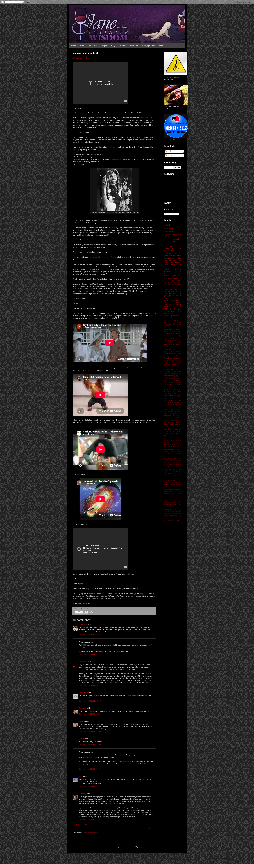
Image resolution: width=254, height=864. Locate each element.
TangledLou (83, 624)
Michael (82, 739)
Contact (122, 46)
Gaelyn (81, 721)
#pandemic (167, 393)
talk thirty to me (173, 513)
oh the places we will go (172, 242)
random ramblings (84, 609)
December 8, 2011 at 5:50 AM (89, 787)
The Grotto (177, 276)
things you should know (173, 436)
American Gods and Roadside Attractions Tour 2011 (172, 274)
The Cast (93, 46)
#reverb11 (167, 444)
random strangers (175, 367)
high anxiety (176, 314)
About (82, 46)
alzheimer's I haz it (170, 415)
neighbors (167, 427)
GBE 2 (167, 309)
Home (73, 46)
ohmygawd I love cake (174, 333)
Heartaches (171, 291)
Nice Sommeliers (173, 467)
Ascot (109, 318)
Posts (169, 151)
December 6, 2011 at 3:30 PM (89, 769)
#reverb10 (168, 248)
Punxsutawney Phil (170, 473)
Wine (179, 478)
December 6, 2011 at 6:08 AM (89, 714)
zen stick (177, 248)
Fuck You (173, 456)
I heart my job (176, 462)
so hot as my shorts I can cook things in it (172, 433)
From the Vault (169, 318)
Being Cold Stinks (170, 447)
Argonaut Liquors (176, 444)
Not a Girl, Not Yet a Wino (104, 257)
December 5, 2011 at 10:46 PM (90, 686)
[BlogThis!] (79, 612)
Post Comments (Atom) (91, 833)
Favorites (134, 46)
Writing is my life (175, 265)
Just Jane (82, 708)
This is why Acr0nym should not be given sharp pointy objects (172, 409)
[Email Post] (91, 612)
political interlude (172, 269)
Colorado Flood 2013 (170, 451)
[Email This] (76, 612)
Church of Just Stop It (172, 316)
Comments (171, 155)
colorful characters (172, 302)
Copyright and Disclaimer (153, 46)
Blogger (141, 847)
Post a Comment (82, 824)
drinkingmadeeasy (170, 340)
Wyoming (175, 373)
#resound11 (177, 442)
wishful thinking (175, 520)
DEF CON (177, 307)
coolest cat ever (175, 287)
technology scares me (172, 278)
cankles (166, 487)
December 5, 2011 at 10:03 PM (90, 655)
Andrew (174, 285)
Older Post (152, 829)
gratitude (177, 358)
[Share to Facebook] (84, 612)
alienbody (82, 794)
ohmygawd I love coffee (172, 325)
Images (104, 46)
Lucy (80, 776)
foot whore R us (175, 420)
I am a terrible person (170, 460)
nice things (174, 502)
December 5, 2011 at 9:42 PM (89, 635)
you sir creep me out (172, 438)
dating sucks (173, 329)
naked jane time (175, 424)
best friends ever (172, 246)
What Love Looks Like (172, 413)
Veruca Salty (81, 58)
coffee (172, 487)
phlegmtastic (168, 289)
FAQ (113, 46)
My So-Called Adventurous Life (172, 257)
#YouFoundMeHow (171, 300)
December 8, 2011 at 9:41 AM (89, 820)
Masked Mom (84, 693)
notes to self (169, 305)
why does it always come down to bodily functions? (172, 351)
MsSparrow (83, 662)
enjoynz (126, 847)
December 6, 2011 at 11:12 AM (90, 745)
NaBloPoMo (169, 251)
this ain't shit (168, 336)
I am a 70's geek (175, 396)
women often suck (174, 391)
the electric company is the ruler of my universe (172, 516)
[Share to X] (81, 612)
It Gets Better (169, 327)
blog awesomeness (172, 267)
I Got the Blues (176, 458)
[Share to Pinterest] (86, 612)
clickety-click (93, 757)
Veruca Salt (143, 118)
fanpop (109, 212)
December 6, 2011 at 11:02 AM (90, 732)
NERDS (166, 464)
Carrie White (116, 159)
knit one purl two (176, 498)
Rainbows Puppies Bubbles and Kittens (172, 311)
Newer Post (77, 829)
